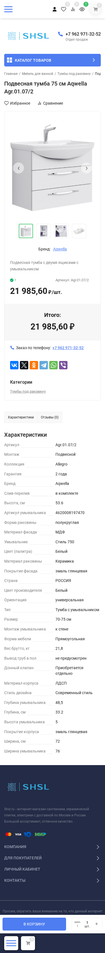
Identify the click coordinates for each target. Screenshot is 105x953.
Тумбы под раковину (74, 73)
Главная (11, 73)
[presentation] (18, 168)
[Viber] (63, 365)
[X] (24, 365)
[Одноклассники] (34, 365)
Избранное (20, 103)
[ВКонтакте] (14, 365)
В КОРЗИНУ (34, 924)
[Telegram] (43, 365)
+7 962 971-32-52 (83, 34)
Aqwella (60, 249)
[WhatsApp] (53, 365)
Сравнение (53, 103)
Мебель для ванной (37, 73)
